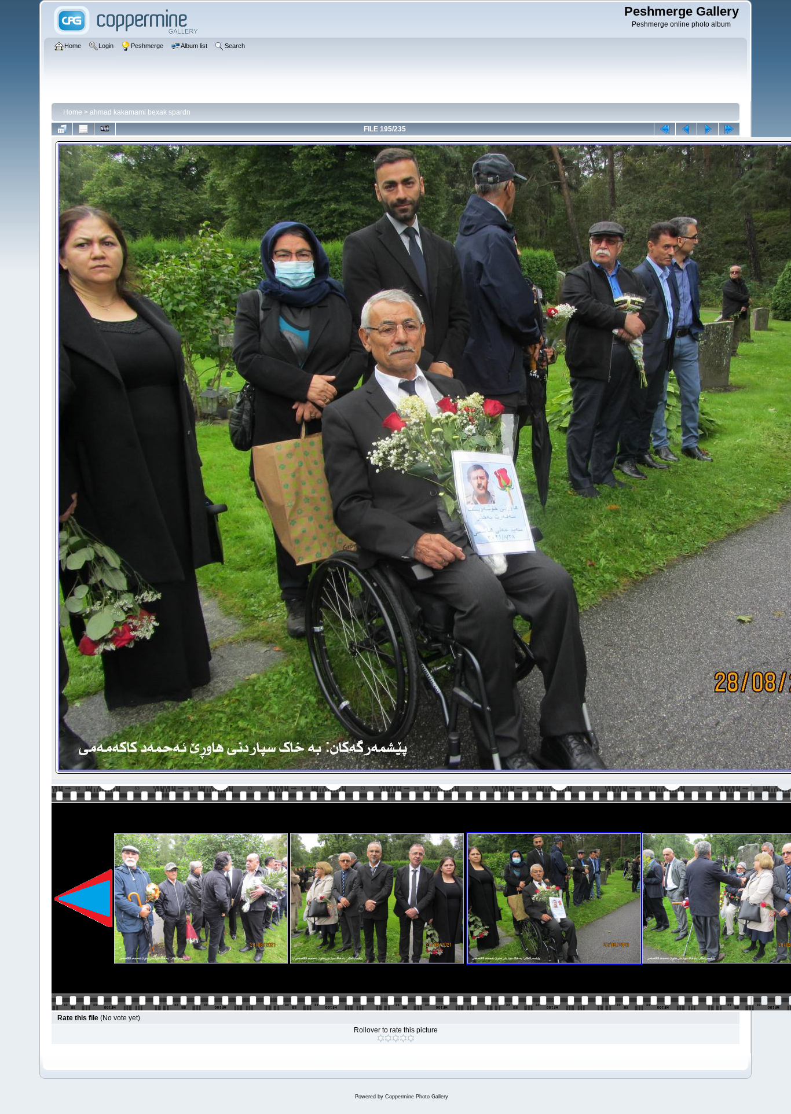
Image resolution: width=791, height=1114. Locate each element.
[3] (396, 1038)
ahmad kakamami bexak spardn (140, 112)
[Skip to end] (729, 129)
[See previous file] (686, 129)
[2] (388, 1038)
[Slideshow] (104, 129)
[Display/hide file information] (83, 129)
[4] (403, 1038)
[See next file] (707, 129)
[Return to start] (664, 129)
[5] (411, 1038)
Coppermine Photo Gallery (416, 1097)
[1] (380, 1038)
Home (72, 112)
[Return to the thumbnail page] (62, 129)
